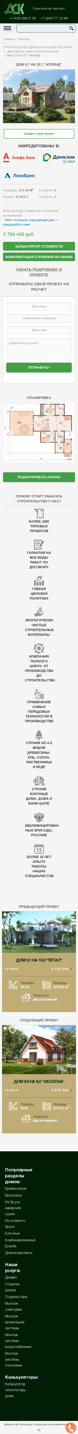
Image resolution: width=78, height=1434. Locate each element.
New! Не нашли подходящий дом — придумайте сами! (30, 222)
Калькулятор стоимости (39, 246)
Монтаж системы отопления (13, 1359)
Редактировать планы (39, 477)
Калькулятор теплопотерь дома (15, 1390)
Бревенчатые (15, 1188)
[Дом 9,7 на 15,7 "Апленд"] (39, 96)
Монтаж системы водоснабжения (18, 1341)
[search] (71, 28)
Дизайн (11, 1277)
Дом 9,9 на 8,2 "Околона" (39, 1082)
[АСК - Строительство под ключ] (16, 9)
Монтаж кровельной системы (14, 1322)
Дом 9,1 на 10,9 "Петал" (39, 960)
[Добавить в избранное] (65, 77)
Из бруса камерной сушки (13, 1208)
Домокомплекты (19, 1253)
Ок (39, 1430)
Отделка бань (16, 1297)
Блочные (12, 1233)
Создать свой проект (39, 134)
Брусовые (13, 1195)
